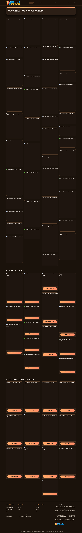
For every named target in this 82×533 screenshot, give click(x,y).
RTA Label (38, 511)
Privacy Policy (9, 509)
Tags (36, 2)
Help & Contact (9, 514)
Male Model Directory (54, 2)
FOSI (37, 514)
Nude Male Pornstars (43, 2)
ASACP (37, 509)
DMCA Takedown (9, 511)
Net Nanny (38, 507)
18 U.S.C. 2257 (9, 516)
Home (31, 2)
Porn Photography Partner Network (68, 2)
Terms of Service (9, 507)
